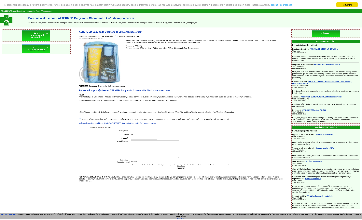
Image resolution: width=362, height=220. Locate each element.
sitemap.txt (181, 218)
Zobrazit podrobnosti (281, 5)
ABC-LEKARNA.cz (8, 214)
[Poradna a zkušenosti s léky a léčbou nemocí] (6, 26)
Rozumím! (347, 4)
